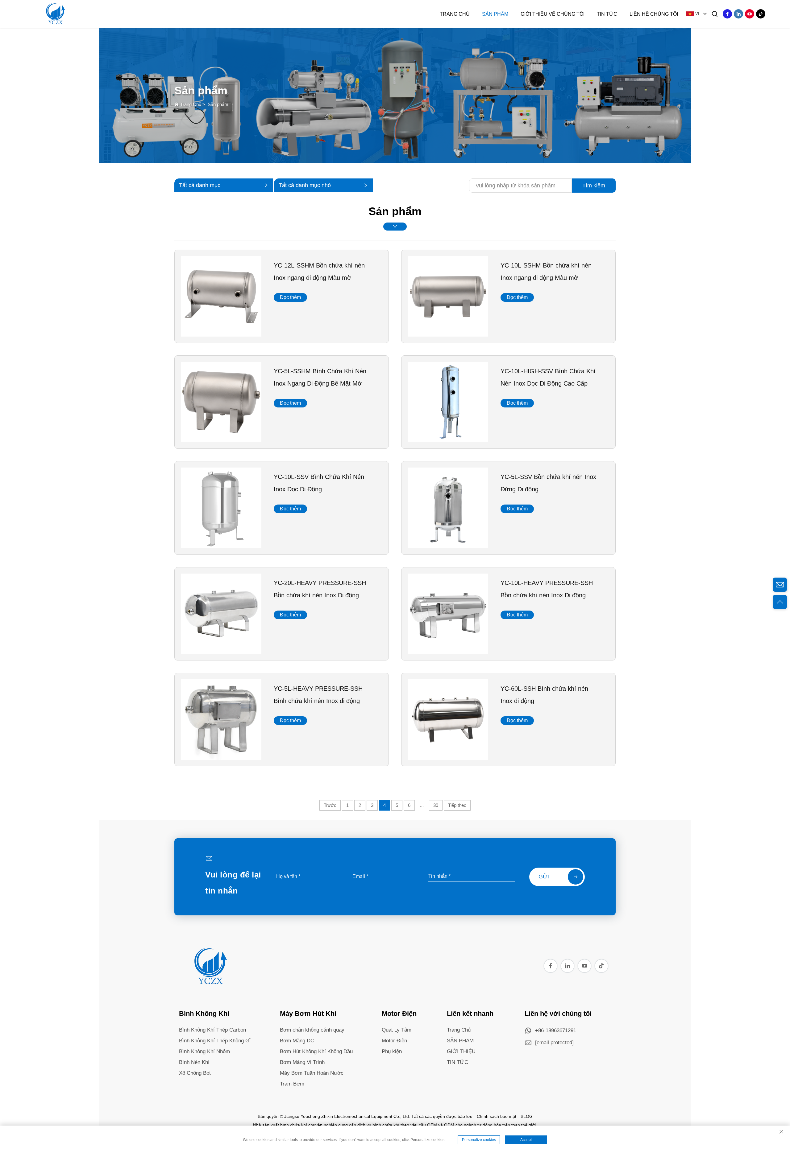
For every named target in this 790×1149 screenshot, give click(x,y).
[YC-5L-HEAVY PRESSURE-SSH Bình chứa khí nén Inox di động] (221, 757)
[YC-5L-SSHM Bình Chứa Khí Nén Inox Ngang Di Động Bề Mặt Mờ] (221, 440)
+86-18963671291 (555, 1030)
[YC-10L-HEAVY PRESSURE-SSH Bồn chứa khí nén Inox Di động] (448, 652)
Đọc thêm (290, 297)
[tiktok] (760, 13)
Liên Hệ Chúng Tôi (654, 14)
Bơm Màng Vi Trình (302, 1062)
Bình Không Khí (204, 1013)
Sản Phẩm (495, 14)
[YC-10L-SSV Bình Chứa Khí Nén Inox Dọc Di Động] (221, 546)
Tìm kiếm (593, 185)
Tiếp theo (457, 805)
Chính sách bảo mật (496, 1116)
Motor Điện (399, 1013)
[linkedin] (738, 13)
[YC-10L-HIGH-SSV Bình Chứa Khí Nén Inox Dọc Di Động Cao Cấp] (448, 440)
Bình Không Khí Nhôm (204, 1051)
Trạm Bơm (292, 1084)
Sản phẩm (218, 104)
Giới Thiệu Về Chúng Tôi (552, 14)
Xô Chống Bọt (195, 1073)
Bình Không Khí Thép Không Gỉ (215, 1041)
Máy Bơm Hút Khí (308, 1013)
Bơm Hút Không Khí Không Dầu (316, 1051)
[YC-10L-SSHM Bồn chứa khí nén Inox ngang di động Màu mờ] (448, 334)
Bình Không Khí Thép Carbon (212, 1030)
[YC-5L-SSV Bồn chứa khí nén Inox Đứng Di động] (448, 546)
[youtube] (749, 13)
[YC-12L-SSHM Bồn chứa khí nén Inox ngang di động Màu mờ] (221, 334)
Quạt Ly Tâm (396, 1030)
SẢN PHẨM (460, 1041)
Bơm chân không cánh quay (312, 1030)
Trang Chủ (455, 14)
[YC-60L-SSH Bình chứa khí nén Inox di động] (448, 757)
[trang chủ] (210, 982)
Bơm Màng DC (297, 1041)
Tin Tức (607, 14)
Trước (330, 805)
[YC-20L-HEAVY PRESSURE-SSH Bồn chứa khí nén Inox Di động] (221, 652)
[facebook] (727, 13)
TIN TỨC (457, 1062)
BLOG (527, 1116)
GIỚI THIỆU (461, 1051)
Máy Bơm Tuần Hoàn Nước (311, 1073)
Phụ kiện (392, 1051)
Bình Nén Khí (194, 1062)
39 (435, 805)
